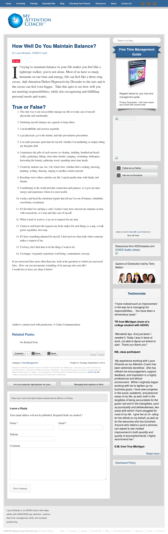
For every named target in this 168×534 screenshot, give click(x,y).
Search (115, 40)
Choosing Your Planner (80, 3)
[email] (93, 353)
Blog (62, 3)
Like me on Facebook (149, 4)
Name (14, 423)
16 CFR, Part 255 (93, 372)
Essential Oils (48, 3)
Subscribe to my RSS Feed (155, 4)
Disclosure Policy (125, 463)
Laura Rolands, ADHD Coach (31, 53)
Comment (19, 353)
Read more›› (153, 453)
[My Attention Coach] (31, 20)
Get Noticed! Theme (45, 531)
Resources (100, 3)
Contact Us (126, 3)
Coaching (20, 3)
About (113, 3)
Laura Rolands (142, 232)
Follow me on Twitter (143, 4)
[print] (101, 353)
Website (14, 434)
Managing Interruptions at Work (91, 385)
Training (33, 3)
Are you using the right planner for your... (30, 385)
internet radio (128, 232)
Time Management (29, 362)
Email (63, 423)
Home (8, 3)
